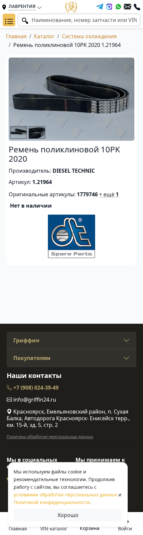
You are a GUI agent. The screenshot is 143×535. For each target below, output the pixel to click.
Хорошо (68, 515)
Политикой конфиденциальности (52, 502)
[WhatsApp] (118, 6)
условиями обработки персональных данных (65, 494)
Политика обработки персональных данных (50, 437)
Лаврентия (22, 6)
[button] (9, 20)
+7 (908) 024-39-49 (35, 387)
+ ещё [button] (109, 194)
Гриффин (26, 340)
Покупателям (32, 358)
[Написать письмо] (127, 6)
